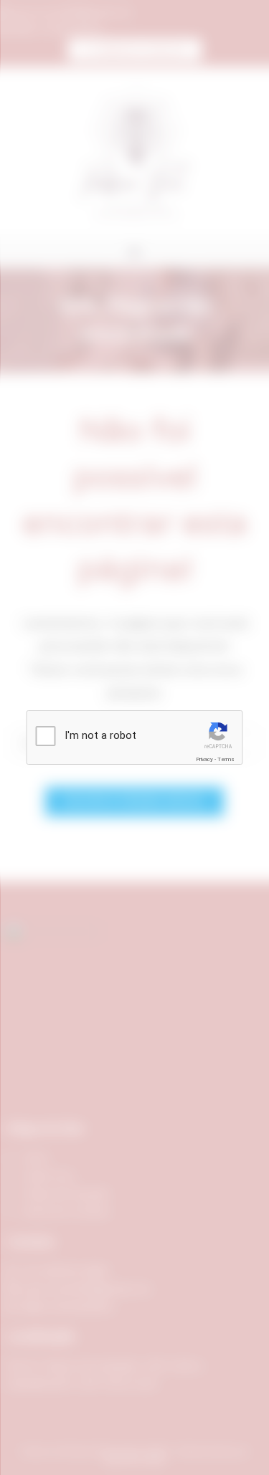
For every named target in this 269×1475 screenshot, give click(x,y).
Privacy (204, 759)
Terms (226, 759)
